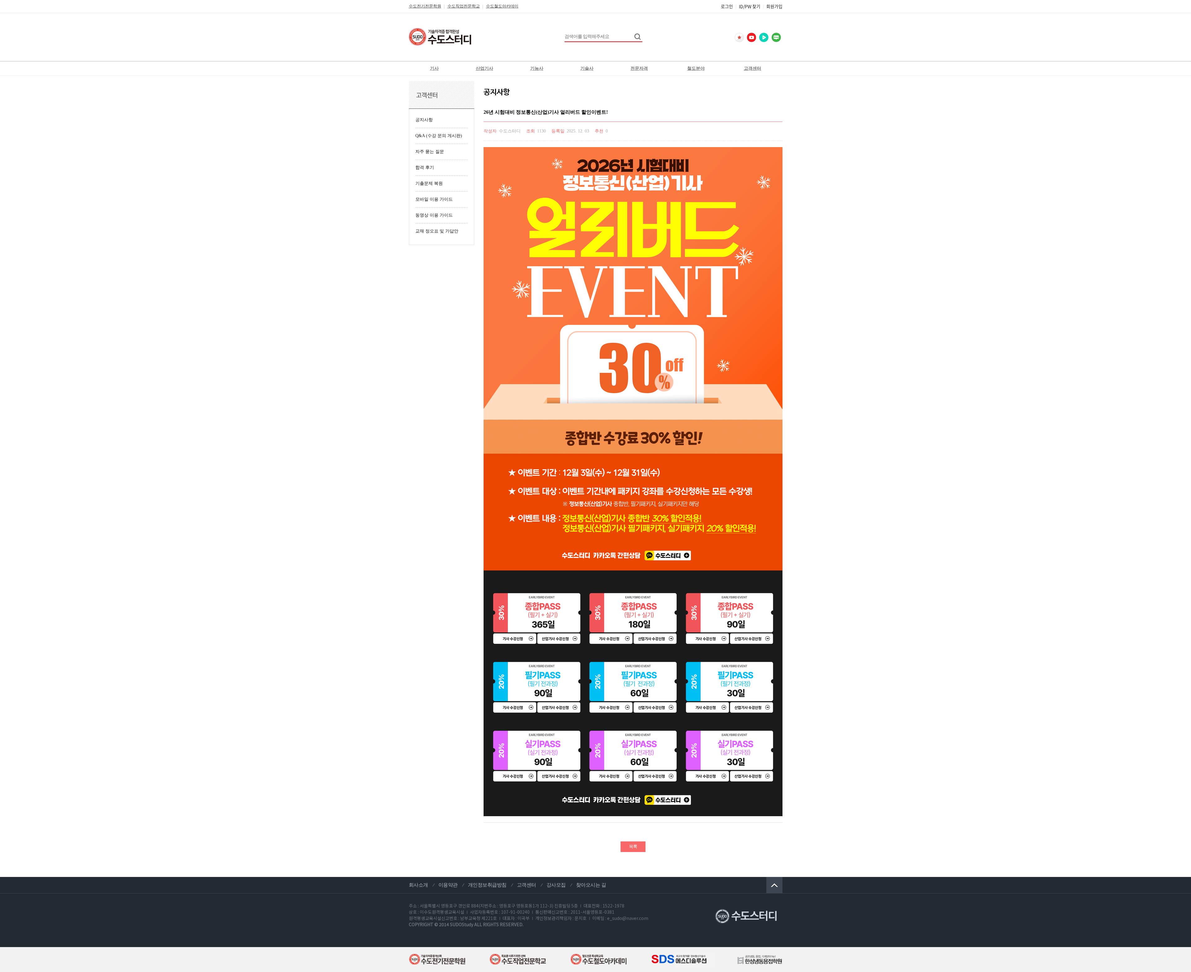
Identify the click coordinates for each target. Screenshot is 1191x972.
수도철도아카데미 (502, 6)
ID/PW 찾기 (749, 6)
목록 (633, 846)
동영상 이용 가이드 (434, 215)
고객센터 (752, 68)
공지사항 (424, 119)
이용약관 (448, 885)
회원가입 (774, 6)
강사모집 (556, 885)
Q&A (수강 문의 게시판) (438, 135)
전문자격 (639, 68)
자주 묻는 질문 (429, 151)
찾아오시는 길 (591, 885)
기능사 (536, 68)
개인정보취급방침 (487, 885)
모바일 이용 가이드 (434, 199)
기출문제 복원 (429, 183)
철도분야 (696, 68)
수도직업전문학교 (463, 6)
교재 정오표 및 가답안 (436, 231)
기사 (434, 68)
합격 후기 (424, 167)
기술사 (586, 68)
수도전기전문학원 (425, 6)
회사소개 (418, 885)
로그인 (727, 6)
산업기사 (484, 68)
